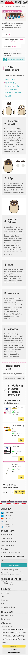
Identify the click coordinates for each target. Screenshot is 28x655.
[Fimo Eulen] (14, 17)
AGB (2, 604)
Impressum (4, 600)
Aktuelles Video (8, 616)
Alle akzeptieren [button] (14, 646)
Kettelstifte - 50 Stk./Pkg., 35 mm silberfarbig (16, 466)
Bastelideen (7, 623)
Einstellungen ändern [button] (14, 652)
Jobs (2, 596)
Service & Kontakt (6, 538)
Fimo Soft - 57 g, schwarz (11, 89)
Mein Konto (4, 549)
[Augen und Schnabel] (14, 206)
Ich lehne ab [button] (14, 649)
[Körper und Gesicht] (14, 108)
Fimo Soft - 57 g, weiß (10, 80)
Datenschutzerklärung (8, 607)
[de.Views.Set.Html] (21, 419)
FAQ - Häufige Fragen (7, 545)
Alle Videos (6, 619)
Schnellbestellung (7, 534)
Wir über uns (5, 593)
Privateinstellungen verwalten (11, 552)
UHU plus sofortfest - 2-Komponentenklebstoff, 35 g (18, 426)
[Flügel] (14, 165)
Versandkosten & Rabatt (8, 542)
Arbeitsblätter (7, 626)
